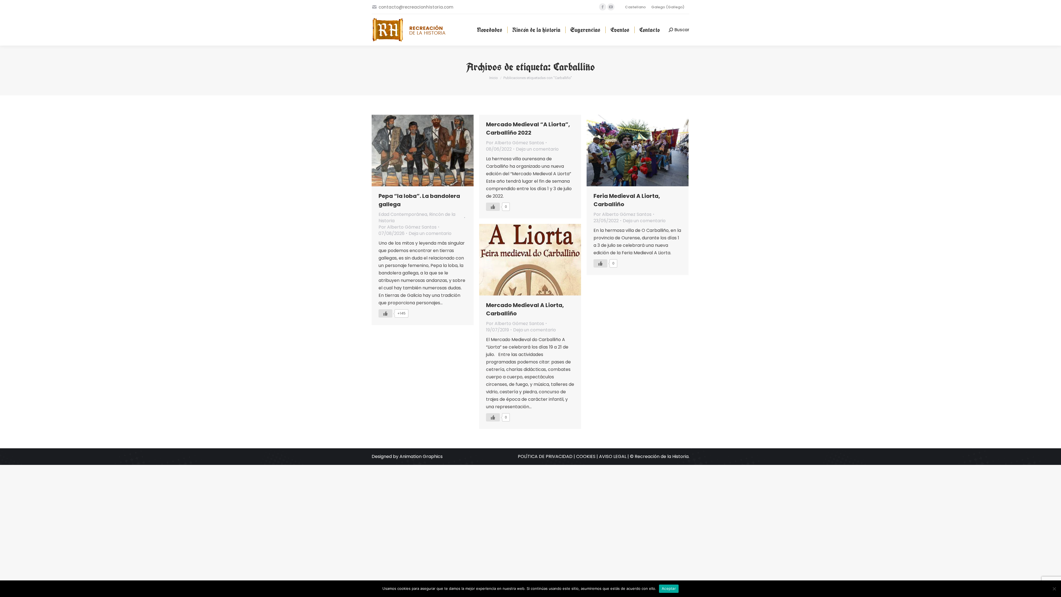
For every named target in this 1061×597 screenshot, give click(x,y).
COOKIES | (587, 456)
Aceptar (669, 588)
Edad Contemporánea (403, 214)
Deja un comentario (430, 233)
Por (408, 227)
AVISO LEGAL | (614, 456)
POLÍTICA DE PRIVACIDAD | (547, 456)
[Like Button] (385, 313)
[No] (1054, 588)
